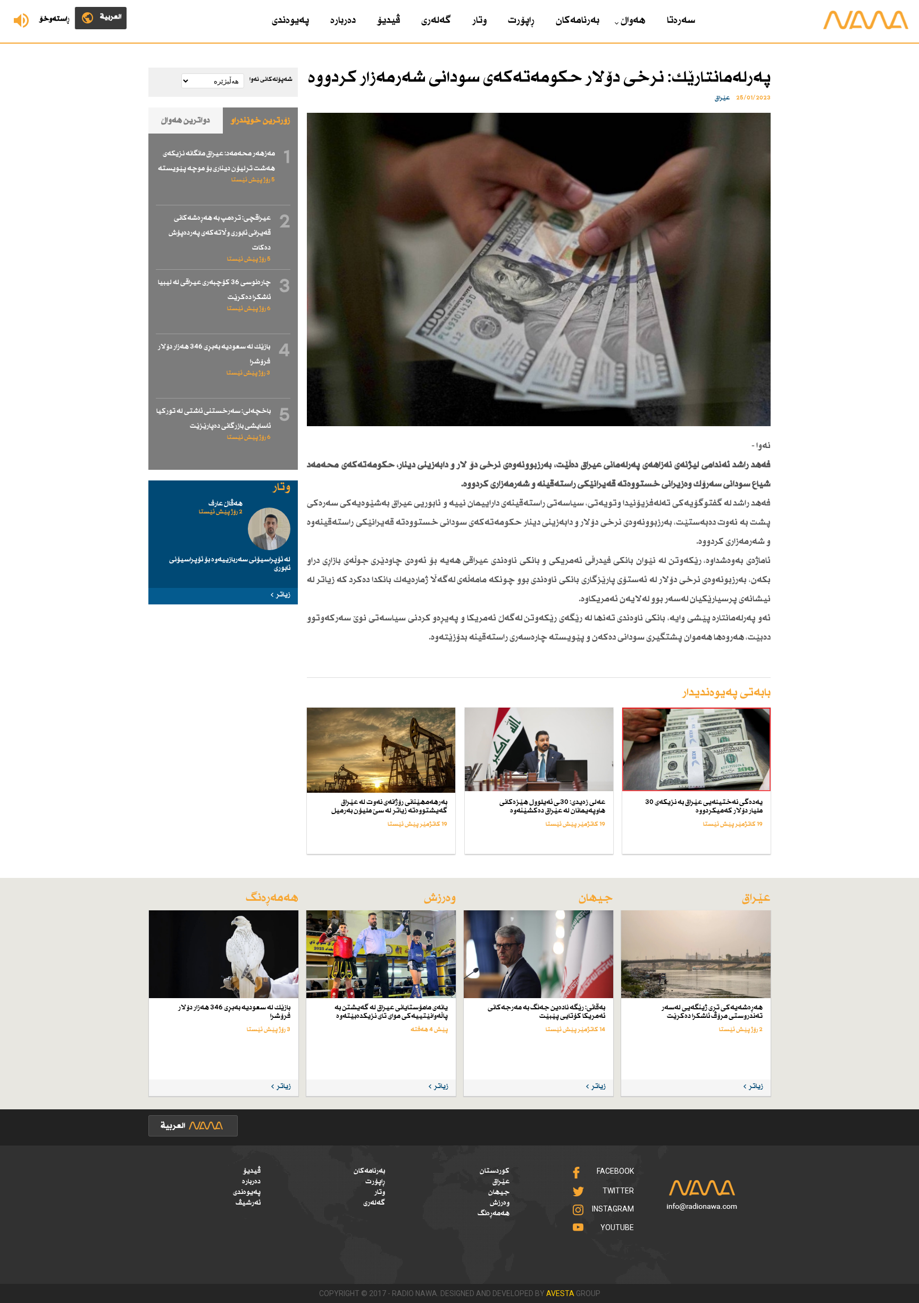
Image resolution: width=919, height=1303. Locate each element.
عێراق (500, 1181)
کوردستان (494, 1171)
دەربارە (343, 21)
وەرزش (499, 1203)
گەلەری (436, 21)
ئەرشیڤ (248, 1203)
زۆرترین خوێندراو (260, 120)
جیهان (498, 1192)
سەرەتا (681, 21)
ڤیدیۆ (388, 21)
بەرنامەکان (577, 21)
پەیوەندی (290, 21)
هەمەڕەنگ (493, 1213)
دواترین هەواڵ (185, 120)
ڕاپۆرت (521, 21)
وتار (479, 21)
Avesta (560, 1293)
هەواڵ (633, 21)
